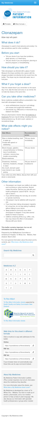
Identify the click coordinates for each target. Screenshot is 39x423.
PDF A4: (6, 349)
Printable (7, 24)
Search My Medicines (13, 250)
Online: (6, 342)
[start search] (33, 255)
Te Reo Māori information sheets (14, 302)
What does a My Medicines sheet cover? (17, 387)
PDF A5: (6, 355)
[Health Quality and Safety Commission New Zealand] (19, 313)
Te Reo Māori (9, 298)
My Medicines (7, 2)
